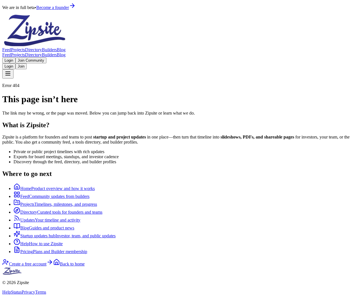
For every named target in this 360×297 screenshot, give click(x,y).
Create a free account (27, 264)
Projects (18, 49)
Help (6, 292)
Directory (33, 49)
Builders (49, 49)
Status (16, 292)
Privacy (28, 292)
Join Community (31, 60)
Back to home (72, 264)
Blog (61, 49)
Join (21, 66)
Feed (6, 49)
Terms (40, 292)
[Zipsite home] (12, 273)
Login (8, 60)
